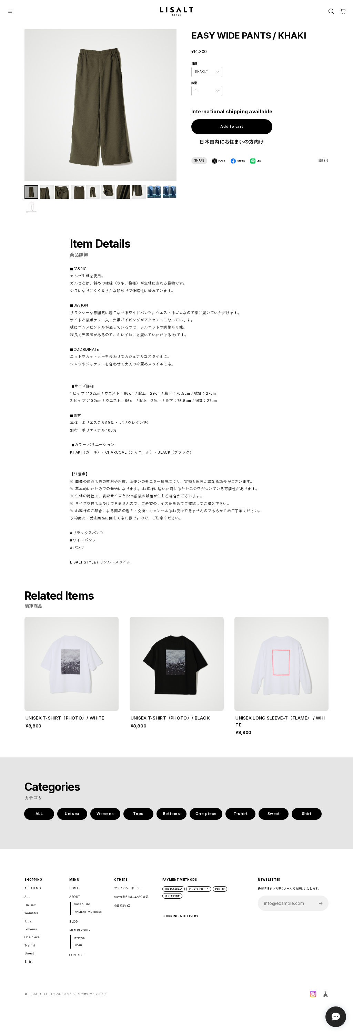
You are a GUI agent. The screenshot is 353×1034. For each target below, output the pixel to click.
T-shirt (240, 813)
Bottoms (171, 813)
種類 (194, 63)
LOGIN (77, 945)
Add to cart (231, 126)
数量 (194, 83)
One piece (206, 813)
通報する (324, 160)
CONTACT (76, 955)
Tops (138, 813)
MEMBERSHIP (79, 930)
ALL (39, 813)
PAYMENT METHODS (87, 911)
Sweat (274, 813)
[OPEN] (331, 11)
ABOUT (74, 897)
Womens (105, 813)
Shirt (307, 813)
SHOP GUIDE (82, 904)
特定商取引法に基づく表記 (131, 897)
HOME (74, 888)
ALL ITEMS (32, 888)
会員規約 (119, 906)
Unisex (72, 813)
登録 (321, 903)
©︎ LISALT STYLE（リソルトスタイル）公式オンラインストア (65, 994)
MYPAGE (79, 937)
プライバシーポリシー (128, 888)
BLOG (73, 921)
